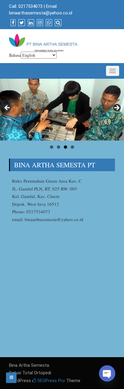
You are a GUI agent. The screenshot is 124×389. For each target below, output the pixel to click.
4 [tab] (72, 147)
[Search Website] (57, 23)
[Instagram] (39, 23)
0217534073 (30, 6)
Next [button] (116, 108)
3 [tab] (65, 147)
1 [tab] (51, 147)
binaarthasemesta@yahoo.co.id (40, 13)
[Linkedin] (30, 23)
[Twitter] (21, 23)
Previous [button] (7, 108)
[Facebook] (12, 23)
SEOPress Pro (50, 380)
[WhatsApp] (48, 23)
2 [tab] (58, 147)
